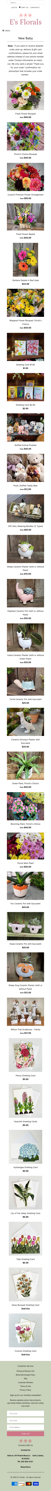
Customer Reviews (25, 1382)
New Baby (25, 38)
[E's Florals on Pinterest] (25, 15)
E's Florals (25, 22)
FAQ (25, 1378)
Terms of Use (25, 1386)
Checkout (35, 7)
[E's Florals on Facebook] (21, 15)
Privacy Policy (25, 1390)
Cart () (24, 7)
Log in (14, 7)
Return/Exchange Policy (25, 1375)
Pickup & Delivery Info (25, 1371)
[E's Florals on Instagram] (30, 15)
